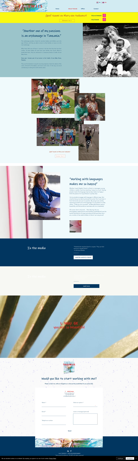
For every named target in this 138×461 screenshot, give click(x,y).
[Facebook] (71, 451)
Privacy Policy (52, 458)
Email (43, 411)
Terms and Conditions (62, 455)
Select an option (78, 402)
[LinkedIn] (68, 451)
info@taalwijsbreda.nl (69, 396)
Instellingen (120, 458)
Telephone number (47, 420)
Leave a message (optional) (81, 411)
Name (43, 402)
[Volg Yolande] (104, 19)
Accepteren (130, 458)
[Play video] (60, 132)
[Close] (136, 458)
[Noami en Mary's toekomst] (104, 15)
